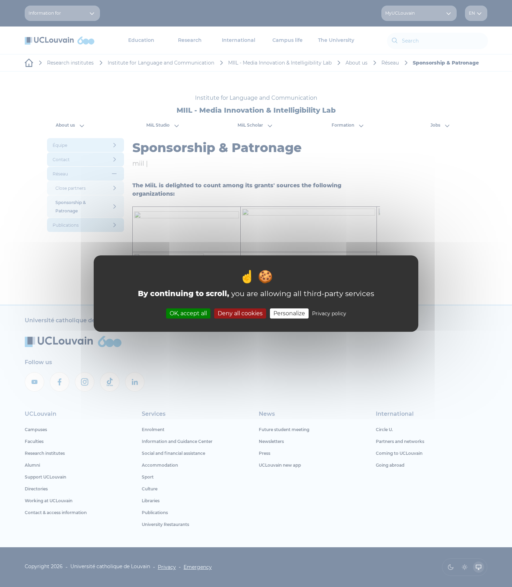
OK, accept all (188, 313)
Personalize (289, 313)
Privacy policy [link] (329, 313)
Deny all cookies (240, 313)
